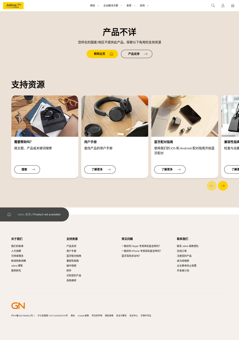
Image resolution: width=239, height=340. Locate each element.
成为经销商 (183, 260)
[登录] (223, 5)
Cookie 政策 (83, 315)
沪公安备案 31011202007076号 (53, 315)
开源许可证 (146, 315)
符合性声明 (97, 315)
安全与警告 (121, 315)
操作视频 (71, 265)
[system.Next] (223, 186)
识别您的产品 (73, 275)
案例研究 (16, 270)
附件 (68, 270)
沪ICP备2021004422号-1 (23, 315)
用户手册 (71, 250)
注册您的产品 (184, 255)
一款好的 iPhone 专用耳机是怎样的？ (142, 250)
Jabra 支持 (24, 214)
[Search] (213, 5)
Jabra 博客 (17, 265)
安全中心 (133, 315)
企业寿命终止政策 (186, 265)
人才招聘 (16, 250)
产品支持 (71, 246)
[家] (9, 214)
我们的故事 (17, 246)
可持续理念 (17, 255)
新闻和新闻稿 (18, 260)
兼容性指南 (72, 260)
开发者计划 (183, 270)
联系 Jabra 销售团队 (188, 246)
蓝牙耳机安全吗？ (131, 255)
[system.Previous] (212, 186)
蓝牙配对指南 (73, 255)
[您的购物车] (233, 5)
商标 (73, 315)
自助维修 (71, 280)
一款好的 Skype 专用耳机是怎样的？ (141, 246)
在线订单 (182, 250)
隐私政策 (109, 315)
